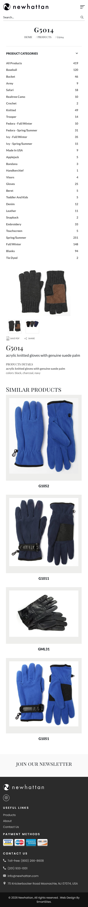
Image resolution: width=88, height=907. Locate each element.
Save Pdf (14, 338)
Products (45, 37)
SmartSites (44, 902)
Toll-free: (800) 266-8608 (26, 861)
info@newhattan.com (23, 876)
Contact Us (11, 827)
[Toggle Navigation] (82, 6)
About (7, 821)
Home (28, 37)
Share (31, 338)
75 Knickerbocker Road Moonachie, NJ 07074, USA (43, 883)
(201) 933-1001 (17, 868)
